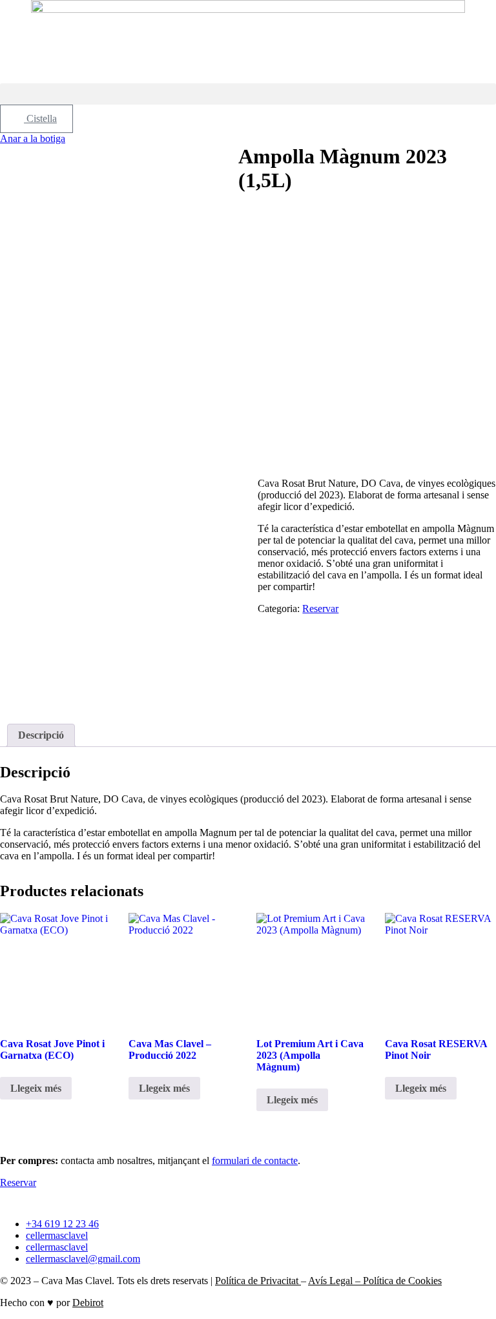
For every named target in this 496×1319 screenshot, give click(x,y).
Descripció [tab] (41, 735)
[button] (248, 94)
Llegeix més (35, 1088)
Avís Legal (331, 1280)
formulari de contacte (255, 1160)
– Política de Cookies (398, 1280)
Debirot (87, 1302)
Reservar (320, 608)
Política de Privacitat (258, 1280)
